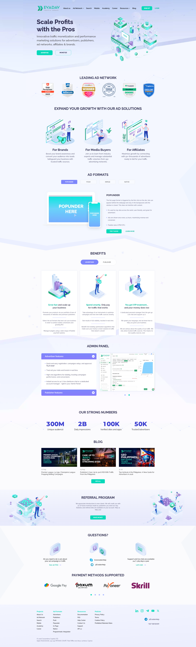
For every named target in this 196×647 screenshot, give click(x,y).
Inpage (107, 182)
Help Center (81, 620)
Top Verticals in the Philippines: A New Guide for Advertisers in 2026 (136, 473)
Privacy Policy (99, 614)
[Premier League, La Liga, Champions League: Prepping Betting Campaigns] (59, 457)
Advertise (44, 53)
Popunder (69, 182)
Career (114, 8)
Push (88, 182)
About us (66, 8)
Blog (134, 8)
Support (80, 626)
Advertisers (57, 614)
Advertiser (89, 262)
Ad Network (41, 617)
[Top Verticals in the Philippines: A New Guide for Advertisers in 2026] (137, 457)
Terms (97, 617)
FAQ (78, 617)
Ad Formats (57, 612)
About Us (40, 614)
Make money (98, 517)
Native (126, 182)
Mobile (97, 8)
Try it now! (114, 231)
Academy (106, 8)
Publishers (56, 617)
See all (98, 481)
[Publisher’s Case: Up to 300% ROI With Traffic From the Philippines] (98, 457)
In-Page (55, 626)
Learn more (129, 231)
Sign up (147, 8)
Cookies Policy (100, 620)
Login (157, 8)
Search (89, 8)
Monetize (63, 52)
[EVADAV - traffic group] (49, 8)
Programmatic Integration (61, 632)
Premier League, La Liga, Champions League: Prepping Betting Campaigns (58, 473)
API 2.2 (79, 629)
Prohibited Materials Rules (103, 623)
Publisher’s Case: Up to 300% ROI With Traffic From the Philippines (97, 473)
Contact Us (81, 623)
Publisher (107, 262)
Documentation (82, 614)
